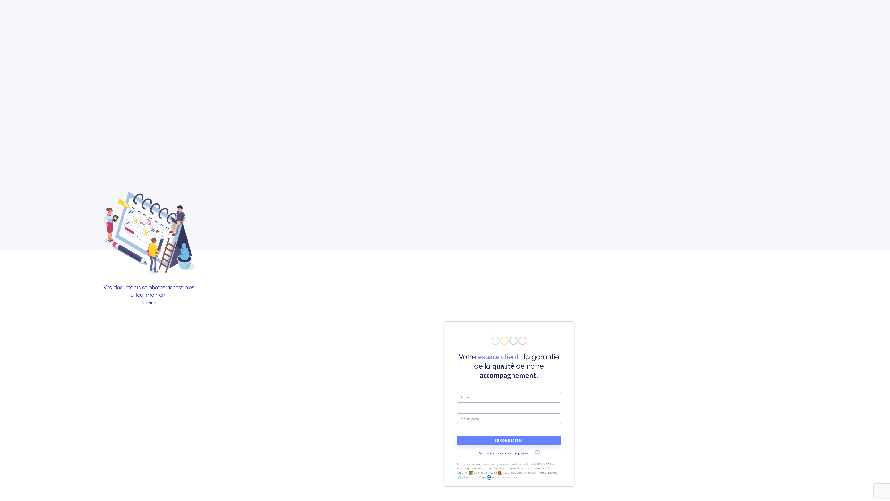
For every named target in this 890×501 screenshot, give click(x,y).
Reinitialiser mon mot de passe (503, 453)
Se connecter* (509, 440)
